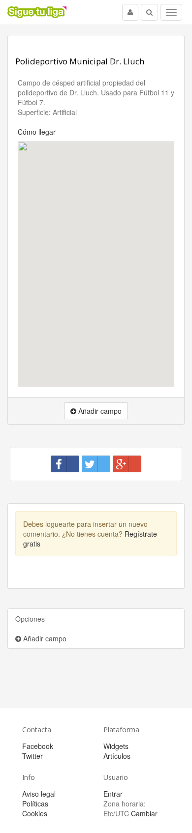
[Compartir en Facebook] (65, 464)
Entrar (113, 794)
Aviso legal (39, 794)
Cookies (34, 813)
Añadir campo (43, 638)
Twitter (32, 756)
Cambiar (144, 813)
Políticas (35, 803)
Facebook (37, 746)
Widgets (115, 746)
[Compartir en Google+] (127, 464)
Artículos (116, 756)
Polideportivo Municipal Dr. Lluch (79, 61)
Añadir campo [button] (99, 411)
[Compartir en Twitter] (96, 464)
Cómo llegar (37, 132)
